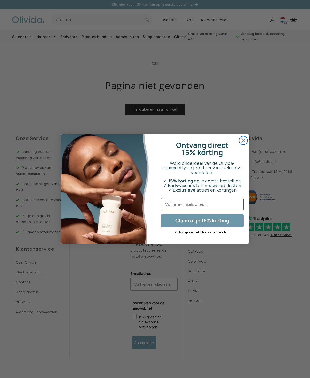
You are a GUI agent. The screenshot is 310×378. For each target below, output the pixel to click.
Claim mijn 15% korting (202, 220)
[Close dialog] (243, 140)
